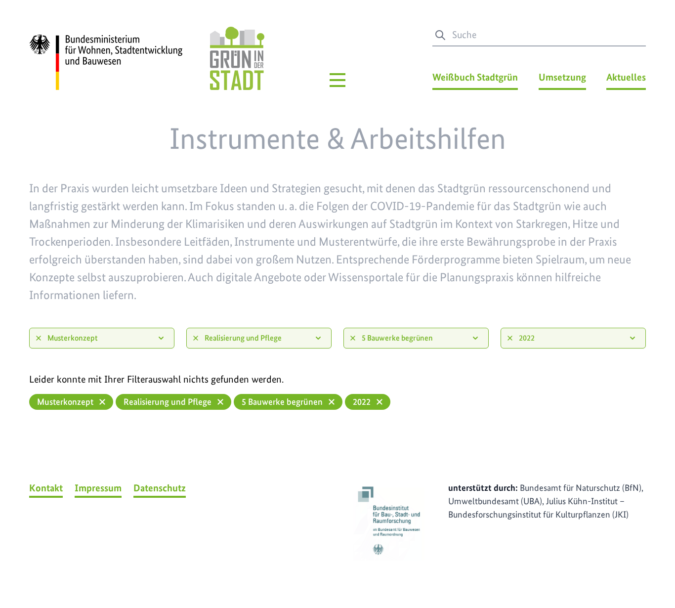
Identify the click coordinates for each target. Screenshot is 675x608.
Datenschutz (159, 488)
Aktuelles (626, 77)
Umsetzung (562, 77)
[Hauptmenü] (337, 80)
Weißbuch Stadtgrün (475, 77)
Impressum (98, 488)
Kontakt (46, 488)
